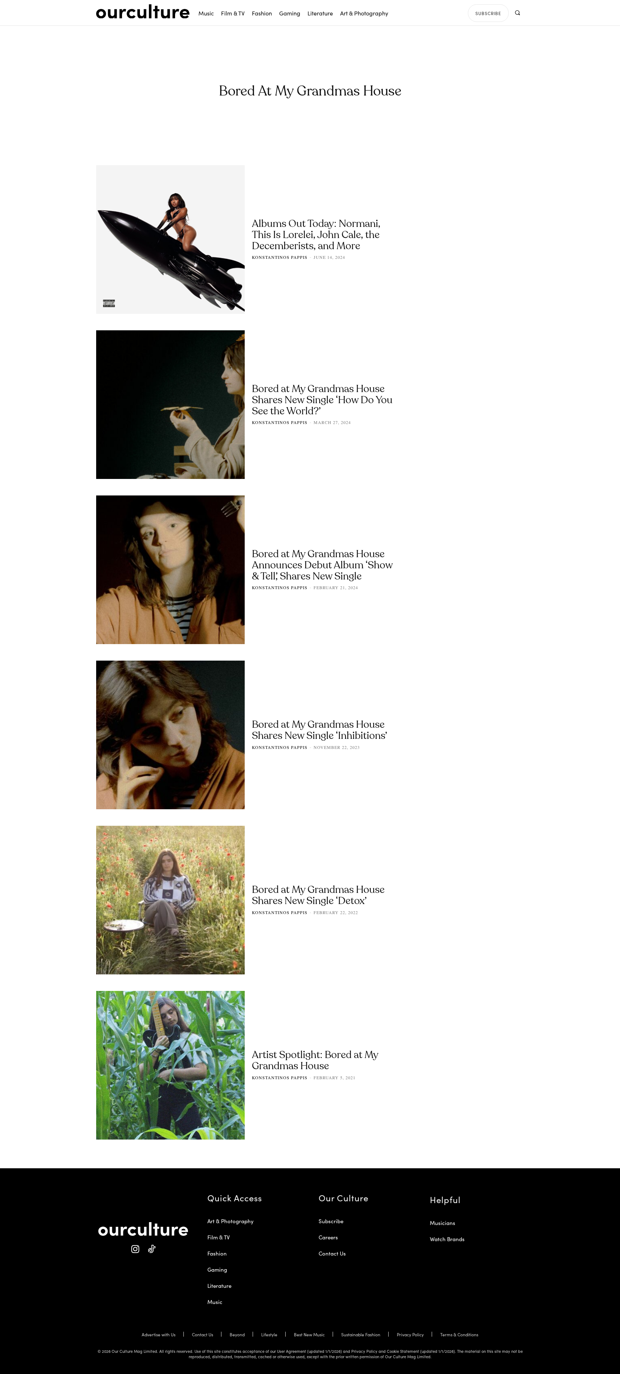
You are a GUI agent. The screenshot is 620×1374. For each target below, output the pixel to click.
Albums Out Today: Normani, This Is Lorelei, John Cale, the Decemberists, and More (316, 235)
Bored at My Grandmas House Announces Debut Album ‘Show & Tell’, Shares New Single (322, 566)
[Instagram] (135, 1249)
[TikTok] (151, 1249)
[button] (517, 12)
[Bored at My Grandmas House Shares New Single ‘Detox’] (170, 900)
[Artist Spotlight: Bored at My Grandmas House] (170, 1065)
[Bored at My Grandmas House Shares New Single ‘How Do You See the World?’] (170, 404)
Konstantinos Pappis (279, 257)
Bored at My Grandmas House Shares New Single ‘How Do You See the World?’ (322, 401)
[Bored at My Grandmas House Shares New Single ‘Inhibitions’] (170, 735)
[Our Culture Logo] (142, 11)
